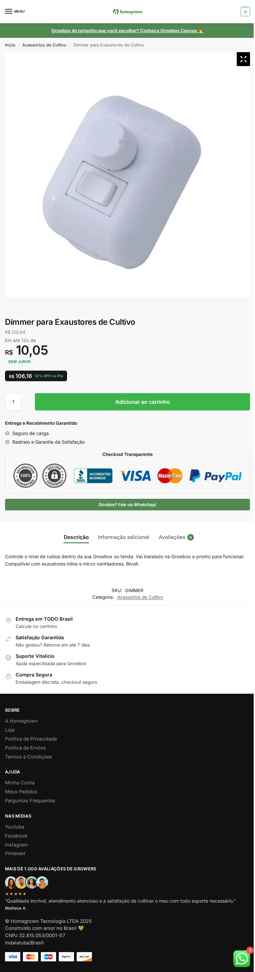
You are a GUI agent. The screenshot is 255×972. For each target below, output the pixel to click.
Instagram (16, 845)
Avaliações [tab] (175, 537)
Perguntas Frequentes (30, 801)
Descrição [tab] (76, 537)
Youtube (14, 827)
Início (10, 45)
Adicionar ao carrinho (142, 401)
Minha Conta (20, 783)
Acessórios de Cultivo (44, 45)
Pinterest (15, 853)
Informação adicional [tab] (123, 537)
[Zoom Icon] (243, 59)
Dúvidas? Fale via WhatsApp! (127, 504)
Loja (10, 730)
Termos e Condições (28, 757)
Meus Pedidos (21, 792)
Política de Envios (25, 748)
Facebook (16, 836)
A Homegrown (21, 721)
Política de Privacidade (31, 739)
